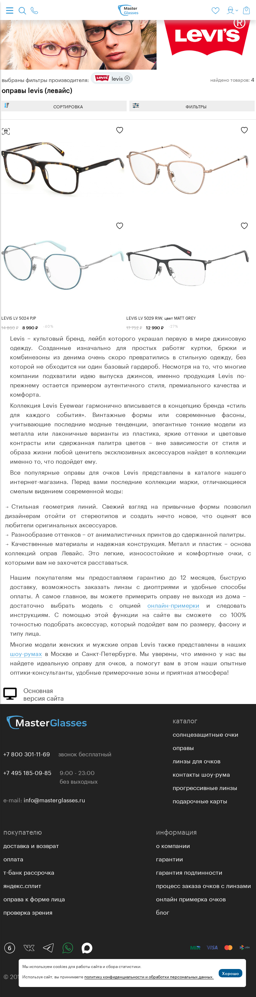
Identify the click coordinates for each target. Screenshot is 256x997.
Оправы (183, 746)
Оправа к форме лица (34, 898)
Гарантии (169, 858)
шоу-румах (26, 652)
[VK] (29, 948)
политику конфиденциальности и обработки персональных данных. (149, 976)
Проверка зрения (27, 911)
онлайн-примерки (173, 604)
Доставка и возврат (31, 844)
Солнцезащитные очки (205, 733)
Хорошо (230, 973)
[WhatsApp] (67, 948)
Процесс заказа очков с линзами (203, 884)
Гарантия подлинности (189, 871)
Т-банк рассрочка (28, 871)
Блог (162, 911)
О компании (173, 844)
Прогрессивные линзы (205, 786)
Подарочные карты (200, 800)
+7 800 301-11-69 (26, 753)
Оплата (13, 858)
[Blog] (9, 948)
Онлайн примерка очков (191, 898)
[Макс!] (87, 948)
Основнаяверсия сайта (43, 693)
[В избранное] (120, 130)
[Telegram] (48, 948)
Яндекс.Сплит (22, 884)
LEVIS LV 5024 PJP (18, 317)
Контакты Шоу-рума (201, 773)
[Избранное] (217, 10)
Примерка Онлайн (5, 132)
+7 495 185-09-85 (27, 772)
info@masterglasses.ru (54, 799)
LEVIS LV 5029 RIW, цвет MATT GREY (161, 317)
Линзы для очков (196, 760)
